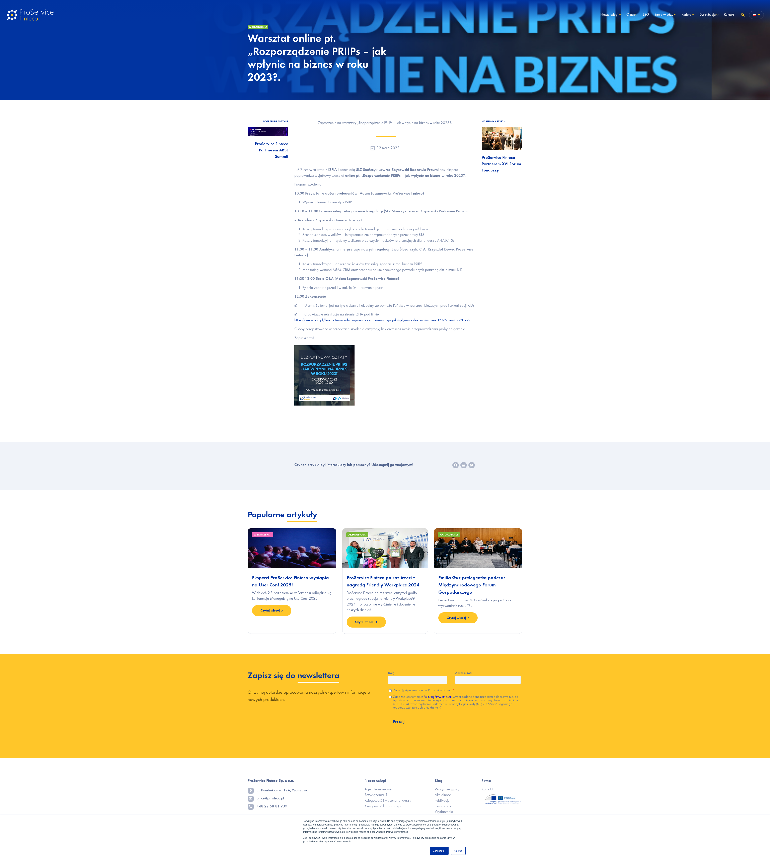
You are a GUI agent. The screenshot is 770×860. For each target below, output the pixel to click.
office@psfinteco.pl (270, 798)
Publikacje (442, 801)
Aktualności (443, 795)
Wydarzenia (257, 27)
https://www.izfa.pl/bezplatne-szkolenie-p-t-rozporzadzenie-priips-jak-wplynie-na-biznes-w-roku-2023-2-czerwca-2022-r (382, 320)
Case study (443, 806)
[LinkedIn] (464, 466)
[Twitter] (472, 466)
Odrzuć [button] (458, 850)
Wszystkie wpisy (447, 789)
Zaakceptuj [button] (439, 850)
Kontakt (487, 789)
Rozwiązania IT (376, 795)
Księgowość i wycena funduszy (388, 801)
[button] (743, 15)
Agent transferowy (378, 789)
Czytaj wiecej (270, 610)
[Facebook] (456, 466)
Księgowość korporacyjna (383, 806)
